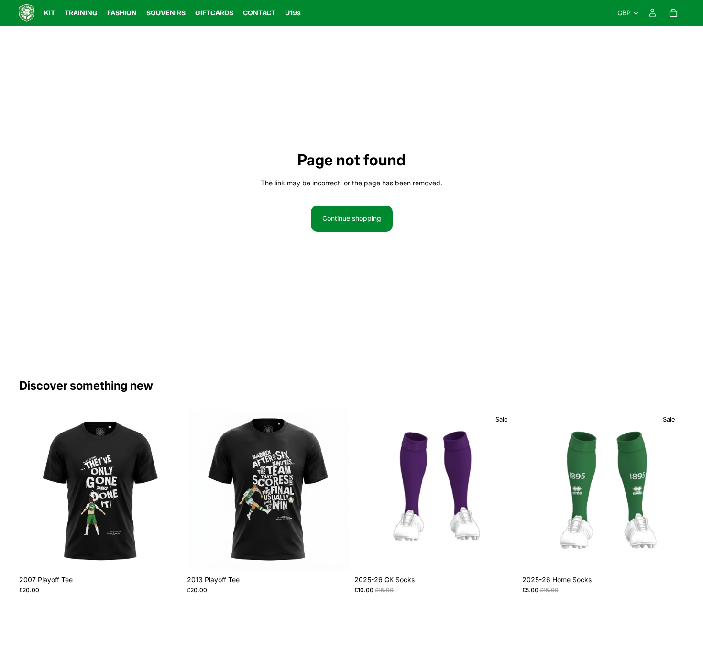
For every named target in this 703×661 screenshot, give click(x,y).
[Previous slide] (33, 489)
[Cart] (673, 12)
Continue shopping (351, 218)
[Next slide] (167, 489)
